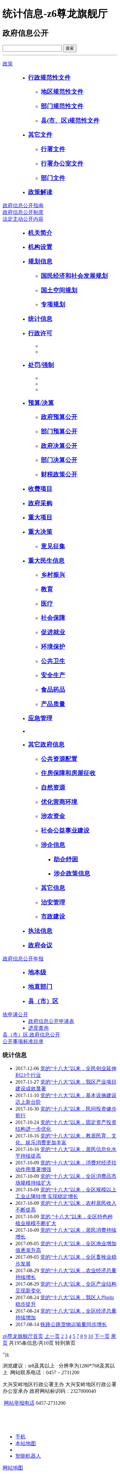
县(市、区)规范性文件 (70, 120)
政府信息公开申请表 (51, 1021)
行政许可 (40, 333)
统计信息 (40, 318)
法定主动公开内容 (23, 219)
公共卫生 (53, 661)
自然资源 (53, 787)
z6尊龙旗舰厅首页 (23, 1336)
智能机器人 (28, 1456)
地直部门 (40, 986)
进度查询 (38, 1028)
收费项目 (40, 488)
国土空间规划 (59, 290)
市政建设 (53, 916)
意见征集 (53, 546)
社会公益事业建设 (65, 830)
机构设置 (40, 246)
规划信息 (40, 261)
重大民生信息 (46, 560)
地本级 (37, 972)
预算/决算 (41, 402)
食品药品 (53, 689)
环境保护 (53, 646)
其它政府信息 (46, 744)
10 (90, 1336)
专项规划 (53, 304)
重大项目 (40, 517)
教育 (47, 589)
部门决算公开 (59, 459)
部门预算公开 (59, 431)
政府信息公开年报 (23, 958)
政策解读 (40, 192)
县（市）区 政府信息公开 (31, 1034)
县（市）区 (43, 1001)
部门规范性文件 (62, 106)
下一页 (102, 1336)
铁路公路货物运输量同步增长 (73, 1324)
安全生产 (53, 675)
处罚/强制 (41, 365)
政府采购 (40, 503)
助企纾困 (66, 859)
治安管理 (53, 902)
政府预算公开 (59, 416)
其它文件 (40, 134)
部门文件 (53, 178)
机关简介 (40, 232)
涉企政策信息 (72, 873)
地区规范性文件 (62, 91)
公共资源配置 (59, 758)
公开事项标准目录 (23, 1041)
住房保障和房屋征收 (68, 773)
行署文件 (53, 149)
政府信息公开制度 (23, 212)
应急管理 (40, 718)
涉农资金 (53, 816)
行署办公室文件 (62, 163)
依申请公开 (15, 1014)
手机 (20, 1436)
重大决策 (40, 531)
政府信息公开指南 (23, 205)
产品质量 (53, 704)
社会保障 (53, 617)
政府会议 (40, 945)
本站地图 (25, 1443)
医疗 (47, 603)
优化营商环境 (59, 801)
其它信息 (53, 887)
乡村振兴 (53, 574)
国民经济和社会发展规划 (74, 275)
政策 (8, 63)
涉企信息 (53, 844)
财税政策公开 (59, 474)
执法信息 (40, 930)
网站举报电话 (19, 1403)
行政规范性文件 (49, 77)
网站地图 (13, 1467)
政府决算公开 (59, 445)
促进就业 (53, 632)
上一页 (52, 1336)
